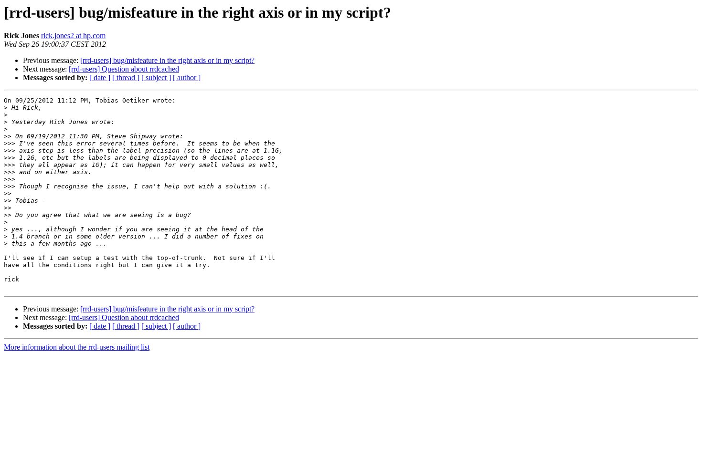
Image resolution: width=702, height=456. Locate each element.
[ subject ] (156, 77)
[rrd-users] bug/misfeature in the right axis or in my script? (167, 60)
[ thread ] (125, 77)
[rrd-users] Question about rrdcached (124, 69)
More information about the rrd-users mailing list (76, 347)
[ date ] (99, 77)
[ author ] (187, 77)
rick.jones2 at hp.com (73, 35)
